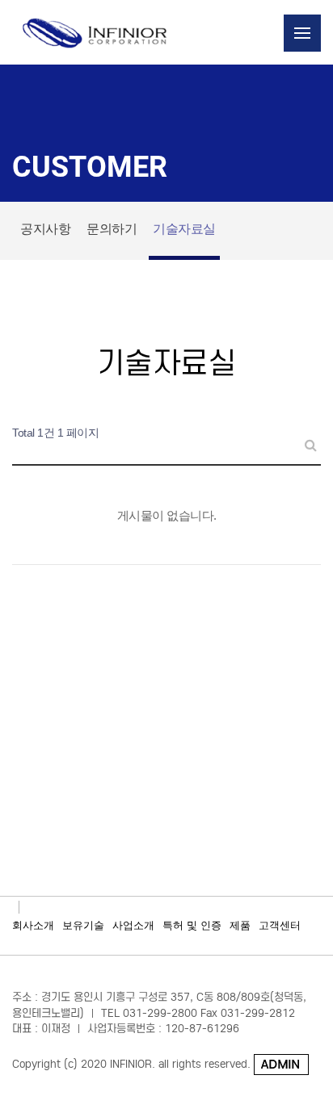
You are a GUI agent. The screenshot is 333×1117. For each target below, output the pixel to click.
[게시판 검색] (304, 438)
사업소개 (133, 925)
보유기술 (83, 925)
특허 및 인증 (191, 925)
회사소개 (33, 925)
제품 (240, 925)
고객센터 (280, 925)
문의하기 (111, 229)
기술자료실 (184, 229)
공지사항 (45, 229)
